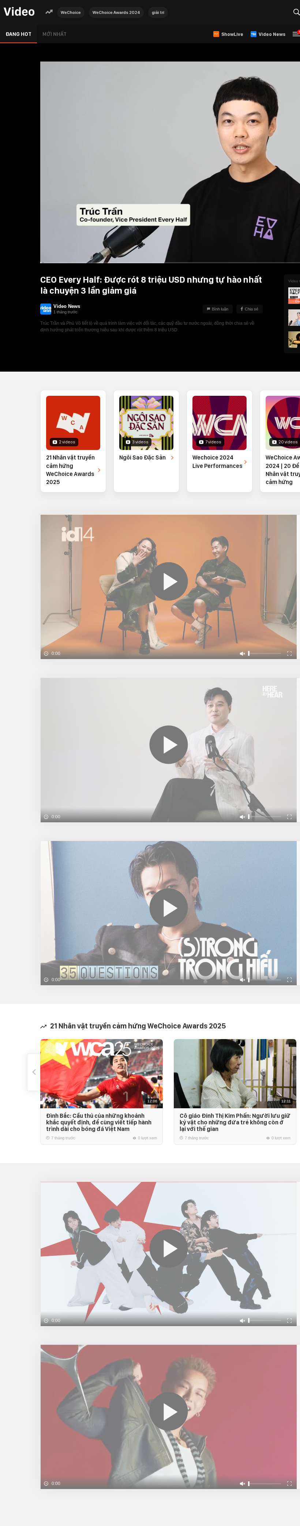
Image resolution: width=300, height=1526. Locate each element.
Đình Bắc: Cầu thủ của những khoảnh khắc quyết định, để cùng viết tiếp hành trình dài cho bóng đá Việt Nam (98, 1122)
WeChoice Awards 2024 (116, 12)
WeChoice (71, 12)
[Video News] (45, 309)
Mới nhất (54, 34)
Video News (66, 306)
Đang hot (18, 34)
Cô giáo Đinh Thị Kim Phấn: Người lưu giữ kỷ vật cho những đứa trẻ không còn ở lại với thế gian (235, 1122)
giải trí (158, 12)
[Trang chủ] (19, 12)
